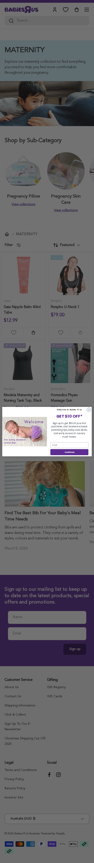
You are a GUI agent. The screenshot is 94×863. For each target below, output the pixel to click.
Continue (69, 452)
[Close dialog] (89, 410)
